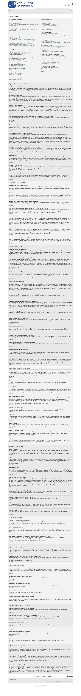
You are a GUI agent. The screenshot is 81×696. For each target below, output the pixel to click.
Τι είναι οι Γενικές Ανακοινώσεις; (15, 74)
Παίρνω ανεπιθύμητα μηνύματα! (47, 34)
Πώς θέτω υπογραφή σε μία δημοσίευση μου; (17, 53)
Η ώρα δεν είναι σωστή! (13, 38)
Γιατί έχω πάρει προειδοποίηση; (15, 60)
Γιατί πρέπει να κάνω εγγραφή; (15, 22)
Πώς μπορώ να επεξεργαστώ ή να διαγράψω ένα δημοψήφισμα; (21, 57)
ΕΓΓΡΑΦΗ (64, 13)
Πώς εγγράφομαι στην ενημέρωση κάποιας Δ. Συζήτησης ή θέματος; (54, 56)
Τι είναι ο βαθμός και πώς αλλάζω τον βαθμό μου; (18, 44)
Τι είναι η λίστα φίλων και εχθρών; (47, 41)
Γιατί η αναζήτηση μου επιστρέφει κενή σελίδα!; (50, 49)
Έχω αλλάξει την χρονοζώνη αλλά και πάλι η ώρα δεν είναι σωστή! (22, 39)
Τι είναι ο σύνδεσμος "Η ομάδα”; (47, 29)
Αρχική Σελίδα (13, 10)
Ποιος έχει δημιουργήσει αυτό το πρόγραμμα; (49, 67)
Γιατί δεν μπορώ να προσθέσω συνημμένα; (17, 59)
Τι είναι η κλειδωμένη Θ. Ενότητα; (15, 78)
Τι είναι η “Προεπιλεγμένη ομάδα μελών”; (49, 28)
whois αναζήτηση (20, 667)
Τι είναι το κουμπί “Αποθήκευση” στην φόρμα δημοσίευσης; (20, 63)
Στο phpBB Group (49, 649)
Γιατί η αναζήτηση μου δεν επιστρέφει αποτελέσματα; (51, 47)
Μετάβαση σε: (38, 676)
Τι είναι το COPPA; (12, 30)
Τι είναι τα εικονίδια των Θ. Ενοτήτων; (16, 79)
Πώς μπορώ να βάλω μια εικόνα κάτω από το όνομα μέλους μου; (21, 43)
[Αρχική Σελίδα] (20, 7)
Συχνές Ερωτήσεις (57, 13)
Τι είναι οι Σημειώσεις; (13, 76)
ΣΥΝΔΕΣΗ (70, 13)
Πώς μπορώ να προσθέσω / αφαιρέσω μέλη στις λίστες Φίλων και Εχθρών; (55, 42)
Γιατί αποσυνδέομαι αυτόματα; (14, 23)
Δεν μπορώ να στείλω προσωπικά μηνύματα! (50, 33)
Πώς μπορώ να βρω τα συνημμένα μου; (48, 63)
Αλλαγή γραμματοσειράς (71, 10)
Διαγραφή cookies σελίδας (54, 681)
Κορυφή (12, 92)
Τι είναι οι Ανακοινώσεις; (13, 75)
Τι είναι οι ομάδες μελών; (46, 23)
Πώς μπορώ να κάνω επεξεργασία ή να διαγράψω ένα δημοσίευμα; (22, 52)
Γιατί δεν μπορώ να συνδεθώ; (14, 20)
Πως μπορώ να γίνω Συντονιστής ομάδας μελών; (50, 25)
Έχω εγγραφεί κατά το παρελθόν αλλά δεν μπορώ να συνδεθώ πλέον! (22, 29)
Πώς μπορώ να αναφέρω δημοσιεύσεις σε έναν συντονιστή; (20, 61)
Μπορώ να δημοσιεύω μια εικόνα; (15, 73)
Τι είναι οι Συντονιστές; (45, 22)
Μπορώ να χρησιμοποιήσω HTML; (15, 70)
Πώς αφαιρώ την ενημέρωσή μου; (47, 58)
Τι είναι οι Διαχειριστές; (45, 20)
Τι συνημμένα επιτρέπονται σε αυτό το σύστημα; (50, 62)
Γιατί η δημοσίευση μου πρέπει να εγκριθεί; (17, 64)
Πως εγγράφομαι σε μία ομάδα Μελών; (48, 24)
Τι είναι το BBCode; (12, 69)
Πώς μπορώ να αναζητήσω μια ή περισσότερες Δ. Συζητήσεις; (53, 46)
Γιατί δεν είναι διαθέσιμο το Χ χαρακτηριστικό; (49, 68)
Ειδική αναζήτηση (68, 5)
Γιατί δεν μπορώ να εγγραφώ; (14, 31)
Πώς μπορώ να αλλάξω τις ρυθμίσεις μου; (17, 37)
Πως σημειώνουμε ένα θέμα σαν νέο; (16, 65)
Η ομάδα (46, 681)
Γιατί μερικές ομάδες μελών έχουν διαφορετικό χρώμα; (51, 26)
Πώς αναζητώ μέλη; (45, 50)
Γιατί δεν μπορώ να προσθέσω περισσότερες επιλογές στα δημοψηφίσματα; (23, 55)
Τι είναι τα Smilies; (12, 72)
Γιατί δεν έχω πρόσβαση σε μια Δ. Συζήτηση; (17, 58)
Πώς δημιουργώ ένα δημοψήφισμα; (15, 54)
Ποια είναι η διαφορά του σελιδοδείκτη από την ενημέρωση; (52, 55)
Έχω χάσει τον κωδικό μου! (14, 26)
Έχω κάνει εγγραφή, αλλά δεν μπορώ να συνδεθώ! (19, 28)
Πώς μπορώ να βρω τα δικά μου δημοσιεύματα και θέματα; (52, 51)
